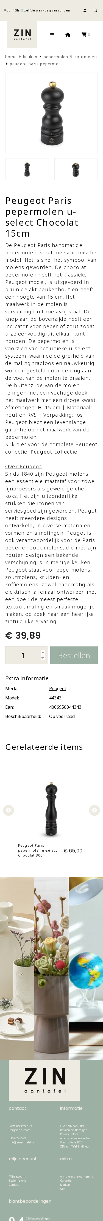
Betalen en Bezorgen (73, 1130)
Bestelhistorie (17, 1180)
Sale (62, 1189)
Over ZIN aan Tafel (72, 1126)
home (11, 56)
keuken (30, 56)
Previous (8, 810)
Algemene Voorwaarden (75, 1138)
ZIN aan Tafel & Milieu (74, 1146)
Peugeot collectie (53, 451)
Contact (14, 1185)
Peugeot (57, 688)
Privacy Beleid (69, 1134)
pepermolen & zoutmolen (70, 56)
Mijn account (17, 1176)
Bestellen (74, 655)
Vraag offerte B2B (71, 1142)
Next (94, 810)
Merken (65, 1185)
